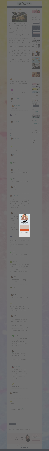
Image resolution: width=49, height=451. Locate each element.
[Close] (29, 214)
